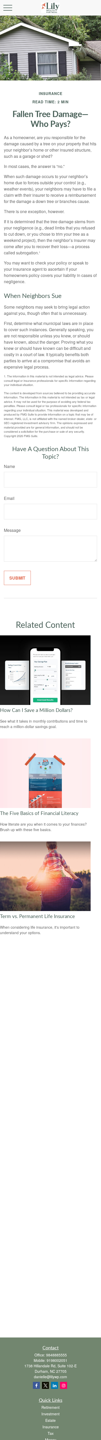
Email (9, 498)
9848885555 (56, 1354)
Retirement (50, 1407)
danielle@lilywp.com (50, 1376)
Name (9, 466)
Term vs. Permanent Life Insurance (37, 916)
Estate (50, 1420)
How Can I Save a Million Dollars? (36, 710)
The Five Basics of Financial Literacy (39, 813)
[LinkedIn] (54, 1385)
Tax (51, 1433)
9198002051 (57, 1360)
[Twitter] (45, 1385)
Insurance (50, 1426)
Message (12, 530)
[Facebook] (36, 1385)
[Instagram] (63, 1385)
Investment (50, 1413)
